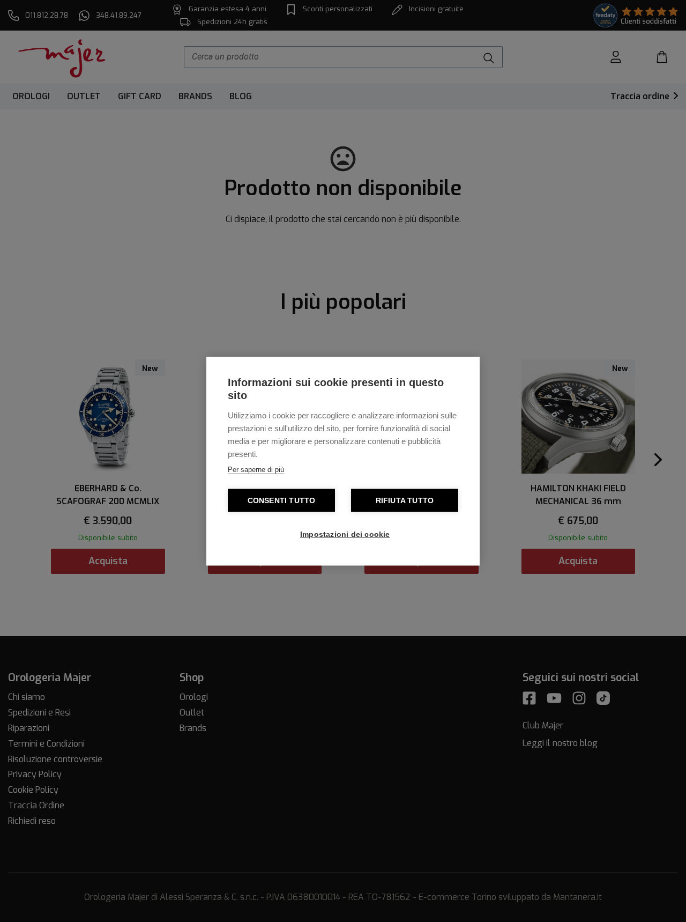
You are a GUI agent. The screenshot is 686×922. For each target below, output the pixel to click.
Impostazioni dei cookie (345, 534)
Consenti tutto (282, 500)
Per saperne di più (256, 469)
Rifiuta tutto (405, 500)
